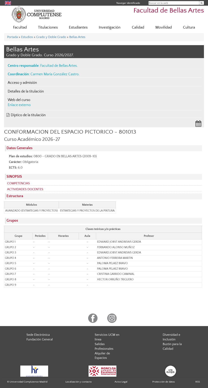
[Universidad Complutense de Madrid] (36, 14)
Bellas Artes (77, 37)
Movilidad (163, 27)
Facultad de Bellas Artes (168, 10)
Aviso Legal (121, 381)
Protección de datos (163, 381)
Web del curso (19, 100)
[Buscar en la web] (201, 3)
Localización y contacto (78, 381)
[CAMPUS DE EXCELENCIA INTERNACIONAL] (103, 371)
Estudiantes (78, 27)
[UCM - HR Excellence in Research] (34, 371)
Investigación (109, 27)
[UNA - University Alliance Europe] (170, 371)
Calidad (138, 27)
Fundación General (39, 339)
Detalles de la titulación (26, 91)
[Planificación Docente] (198, 125)
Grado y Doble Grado (51, 37)
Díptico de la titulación (28, 115)
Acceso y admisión (22, 83)
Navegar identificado (128, 3)
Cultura (189, 27)
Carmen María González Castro (54, 74)
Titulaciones (48, 27)
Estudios (27, 37)
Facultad (20, 27)
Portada (12, 37)
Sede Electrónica (38, 335)
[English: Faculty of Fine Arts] (8, 2)
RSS (197, 381)
